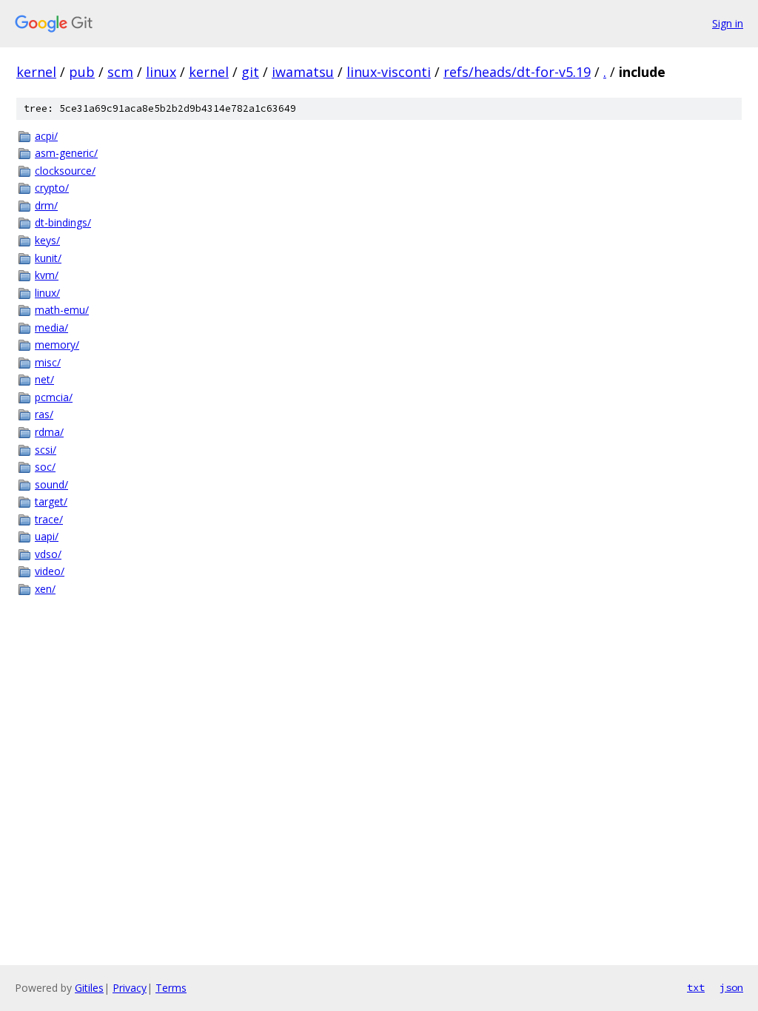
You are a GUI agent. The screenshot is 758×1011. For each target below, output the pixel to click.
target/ (51, 501)
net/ (44, 379)
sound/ (51, 484)
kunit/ (48, 258)
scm (120, 72)
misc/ (48, 362)
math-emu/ (62, 310)
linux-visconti (388, 72)
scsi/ (45, 450)
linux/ (47, 293)
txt (696, 987)
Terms (171, 988)
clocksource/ (65, 171)
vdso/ (48, 554)
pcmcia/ (54, 397)
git (250, 72)
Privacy (130, 988)
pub (82, 72)
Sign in (727, 23)
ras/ (44, 414)
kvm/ (46, 275)
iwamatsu (303, 72)
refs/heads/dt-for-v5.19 (517, 72)
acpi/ (46, 136)
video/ (49, 571)
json (731, 987)
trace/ (49, 519)
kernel (36, 72)
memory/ (57, 344)
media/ (51, 327)
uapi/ (46, 536)
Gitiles (89, 988)
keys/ (47, 240)
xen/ (45, 589)
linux (161, 72)
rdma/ (49, 432)
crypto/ (52, 188)
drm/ (46, 205)
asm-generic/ (66, 153)
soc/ (45, 467)
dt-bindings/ (63, 222)
